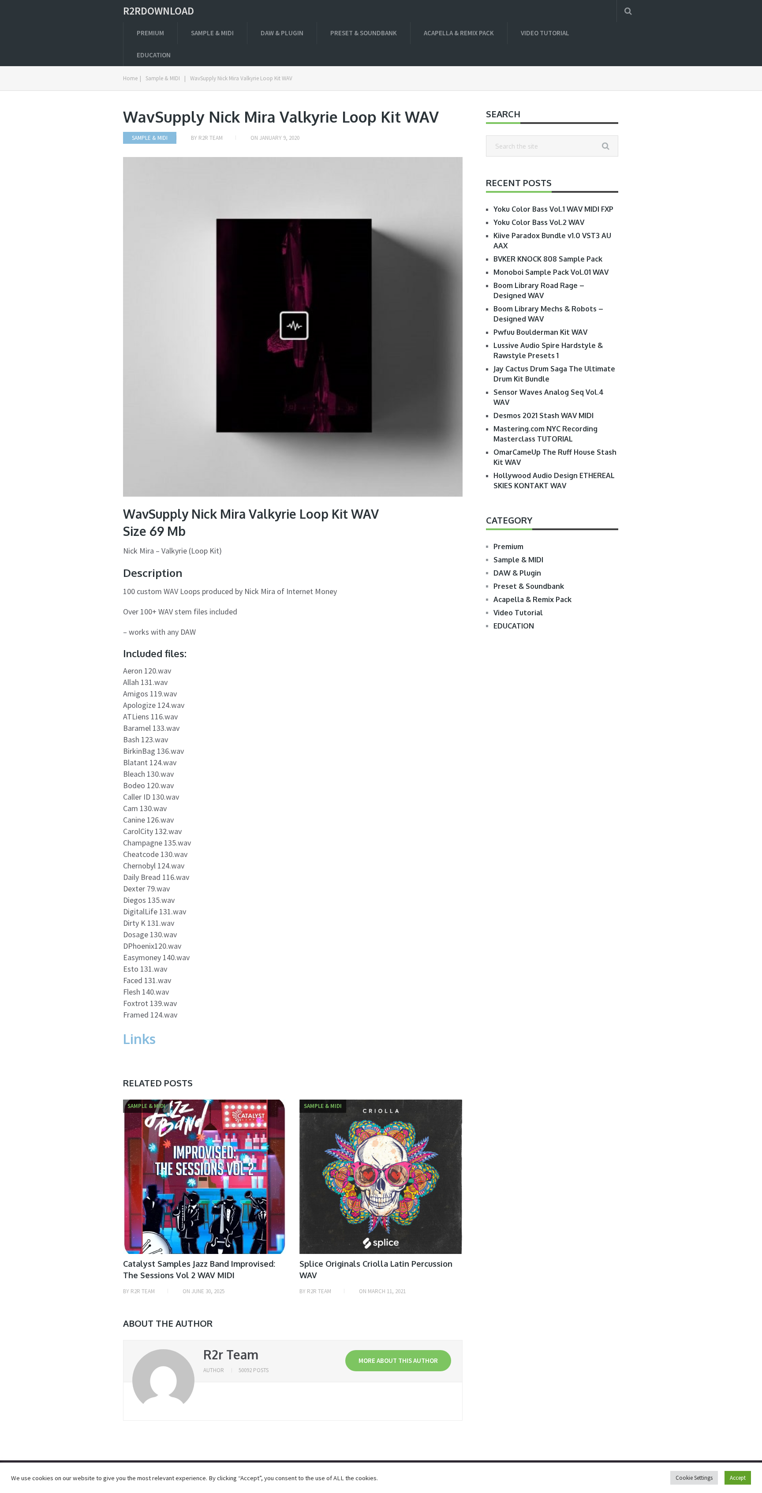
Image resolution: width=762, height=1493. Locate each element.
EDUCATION (154, 55)
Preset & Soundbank (363, 33)
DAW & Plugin (282, 33)
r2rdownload (158, 11)
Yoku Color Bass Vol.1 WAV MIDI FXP (553, 209)
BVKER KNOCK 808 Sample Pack (547, 258)
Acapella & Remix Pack (459, 33)
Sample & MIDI (212, 33)
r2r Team (210, 138)
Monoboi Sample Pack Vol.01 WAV (551, 272)
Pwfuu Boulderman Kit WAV (540, 332)
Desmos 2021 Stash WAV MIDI (543, 415)
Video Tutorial (545, 33)
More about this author (398, 1360)
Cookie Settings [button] (694, 1478)
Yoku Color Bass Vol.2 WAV (538, 222)
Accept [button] (738, 1478)
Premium (150, 33)
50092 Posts (254, 1370)
